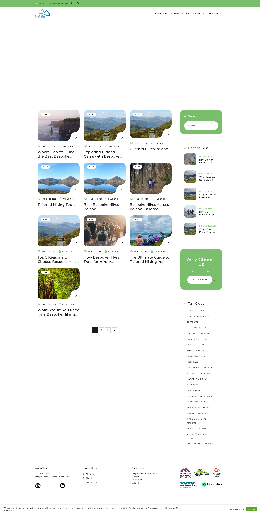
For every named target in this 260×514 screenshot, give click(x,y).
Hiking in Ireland (196, 350)
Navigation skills (196, 385)
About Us (90, 478)
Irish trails (192, 362)
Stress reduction (196, 402)
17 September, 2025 (208, 156)
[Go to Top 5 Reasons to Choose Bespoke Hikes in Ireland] (59, 230)
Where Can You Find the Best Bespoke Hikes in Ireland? (56, 156)
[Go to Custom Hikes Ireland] (151, 124)
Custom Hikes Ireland (149, 149)
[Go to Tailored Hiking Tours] (59, 178)
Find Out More (193, 13)
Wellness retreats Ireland (197, 434)
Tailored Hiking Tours (57, 205)
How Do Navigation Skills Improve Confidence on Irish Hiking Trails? (208, 213)
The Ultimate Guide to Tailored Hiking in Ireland (149, 261)
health (190, 345)
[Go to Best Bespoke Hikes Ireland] (105, 178)
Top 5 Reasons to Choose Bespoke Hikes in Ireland (58, 261)
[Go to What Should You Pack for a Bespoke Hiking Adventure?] (59, 283)
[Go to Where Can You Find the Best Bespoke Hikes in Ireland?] (59, 125)
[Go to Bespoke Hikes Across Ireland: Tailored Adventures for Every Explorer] (151, 178)
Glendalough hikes (197, 339)
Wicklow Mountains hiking (201, 443)
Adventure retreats (197, 310)
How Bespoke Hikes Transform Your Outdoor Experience (102, 261)
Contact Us (212, 13)
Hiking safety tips (196, 356)
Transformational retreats (196, 419)
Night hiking (193, 390)
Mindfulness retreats (198, 373)
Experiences (161, 13)
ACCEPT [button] (251, 509)
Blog (176, 13)
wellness (204, 428)
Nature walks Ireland (198, 379)
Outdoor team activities (199, 396)
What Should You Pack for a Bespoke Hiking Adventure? (58, 314)
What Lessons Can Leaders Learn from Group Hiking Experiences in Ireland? (207, 178)
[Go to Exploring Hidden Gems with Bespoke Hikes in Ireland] (105, 125)
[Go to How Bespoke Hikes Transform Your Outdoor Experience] (105, 230)
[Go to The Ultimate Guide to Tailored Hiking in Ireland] (151, 230)
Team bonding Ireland (198, 407)
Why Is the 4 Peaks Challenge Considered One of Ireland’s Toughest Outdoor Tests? (208, 230)
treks (190, 428)
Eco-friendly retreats (198, 333)
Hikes (203, 345)
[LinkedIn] (72, 3)
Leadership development (200, 367)
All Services (91, 474)
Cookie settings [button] (236, 509)
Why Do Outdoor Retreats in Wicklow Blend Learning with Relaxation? (208, 196)
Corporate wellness (198, 328)
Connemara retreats (198, 316)
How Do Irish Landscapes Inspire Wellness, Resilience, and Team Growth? (208, 161)
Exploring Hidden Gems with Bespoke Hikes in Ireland (101, 156)
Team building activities (199, 413)
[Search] (214, 125)
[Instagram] (77, 3)
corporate (192, 322)
